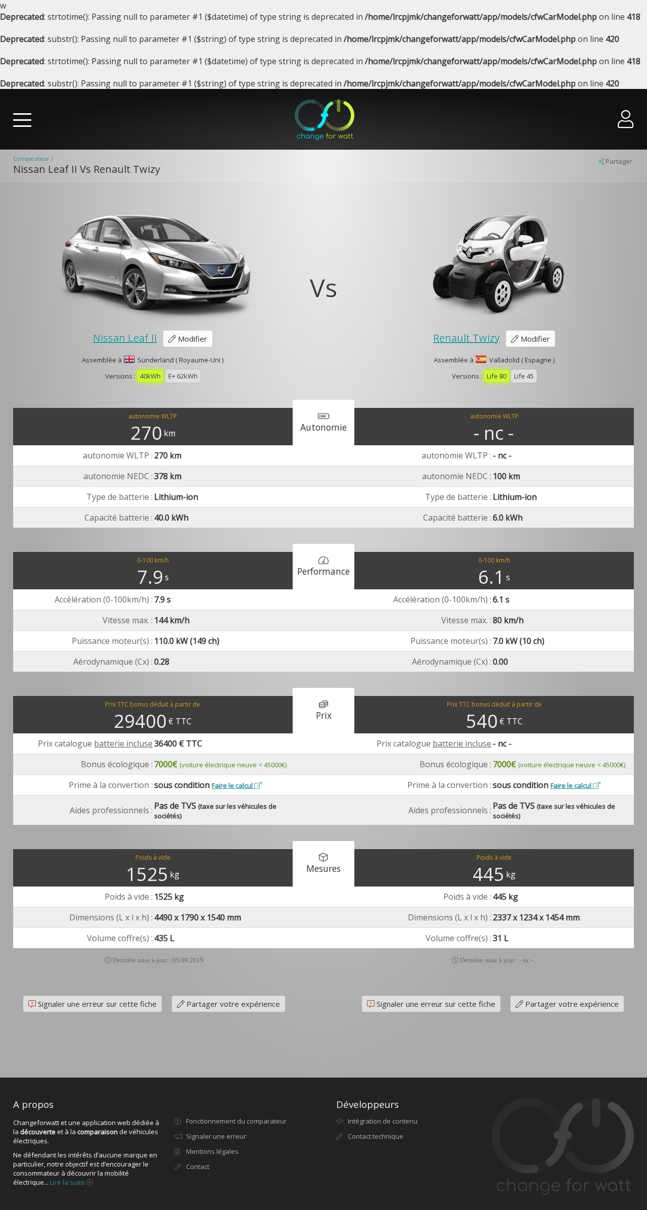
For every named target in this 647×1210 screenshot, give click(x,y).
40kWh (150, 376)
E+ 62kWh (183, 376)
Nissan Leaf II (125, 338)
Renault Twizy (466, 338)
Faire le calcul (233, 785)
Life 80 (496, 376)
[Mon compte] (626, 122)
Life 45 (524, 376)
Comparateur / (33, 158)
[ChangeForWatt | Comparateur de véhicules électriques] (324, 120)
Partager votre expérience (232, 1004)
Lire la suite (68, 1182)
